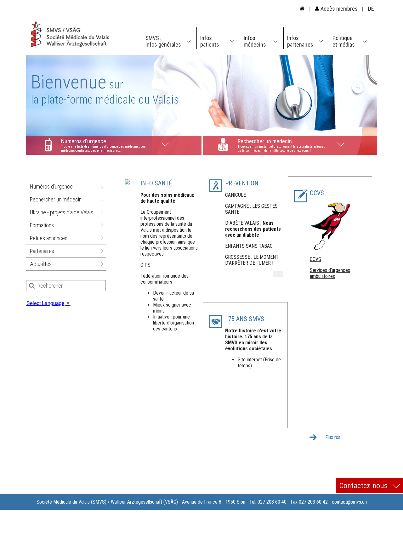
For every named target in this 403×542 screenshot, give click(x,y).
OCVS (315, 259)
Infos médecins (255, 41)
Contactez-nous (364, 485)
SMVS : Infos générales (163, 41)
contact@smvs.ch (349, 502)
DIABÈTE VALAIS (242, 223)
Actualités (41, 264)
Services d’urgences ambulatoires (330, 273)
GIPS (145, 265)
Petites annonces (48, 238)
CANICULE (235, 195)
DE (371, 8)
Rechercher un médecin (56, 199)
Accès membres (338, 8)
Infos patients (209, 41)
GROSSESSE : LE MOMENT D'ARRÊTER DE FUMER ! (252, 260)
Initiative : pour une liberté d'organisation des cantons (173, 323)
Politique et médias (343, 41)
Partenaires (42, 251)
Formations (42, 225)
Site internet (250, 360)
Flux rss (332, 437)
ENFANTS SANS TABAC (249, 246)
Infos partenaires (300, 41)
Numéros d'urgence (51, 186)
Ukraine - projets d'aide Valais (61, 212)
